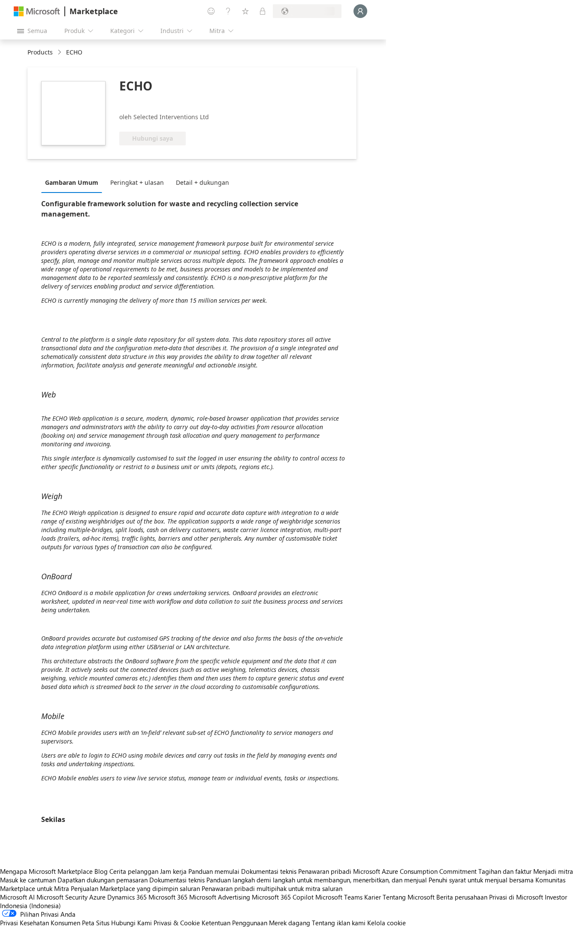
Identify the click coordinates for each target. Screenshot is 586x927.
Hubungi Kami (131, 922)
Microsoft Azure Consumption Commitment (415, 871)
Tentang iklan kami (338, 922)
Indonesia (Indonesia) (30, 905)
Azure (97, 897)
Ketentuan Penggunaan (234, 922)
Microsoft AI (17, 897)
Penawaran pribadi (324, 871)
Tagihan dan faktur (505, 871)
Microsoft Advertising (219, 897)
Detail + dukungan (202, 182)
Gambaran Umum (71, 182)
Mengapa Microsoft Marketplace (46, 871)
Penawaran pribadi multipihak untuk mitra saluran (272, 888)
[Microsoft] (37, 11)
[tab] (73, 182)
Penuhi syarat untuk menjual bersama (481, 880)
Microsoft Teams (338, 897)
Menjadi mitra (553, 871)
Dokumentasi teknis (268, 871)
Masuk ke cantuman (28, 880)
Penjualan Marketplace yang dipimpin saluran (135, 888)
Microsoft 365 (167, 897)
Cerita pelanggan (133, 871)
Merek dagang (289, 922)
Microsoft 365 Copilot (283, 897)
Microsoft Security (62, 897)
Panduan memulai (213, 871)
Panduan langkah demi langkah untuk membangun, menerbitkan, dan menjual (316, 880)
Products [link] (40, 52)
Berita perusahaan (461, 897)
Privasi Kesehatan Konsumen (40, 922)
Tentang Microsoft (409, 897)
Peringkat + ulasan (137, 182)
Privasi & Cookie (177, 922)
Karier (372, 897)
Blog (101, 871)
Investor (556, 897)
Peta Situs (95, 922)
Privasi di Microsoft (516, 897)
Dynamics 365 (127, 897)
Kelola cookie (386, 922)
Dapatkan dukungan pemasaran (102, 880)
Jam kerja (173, 871)
